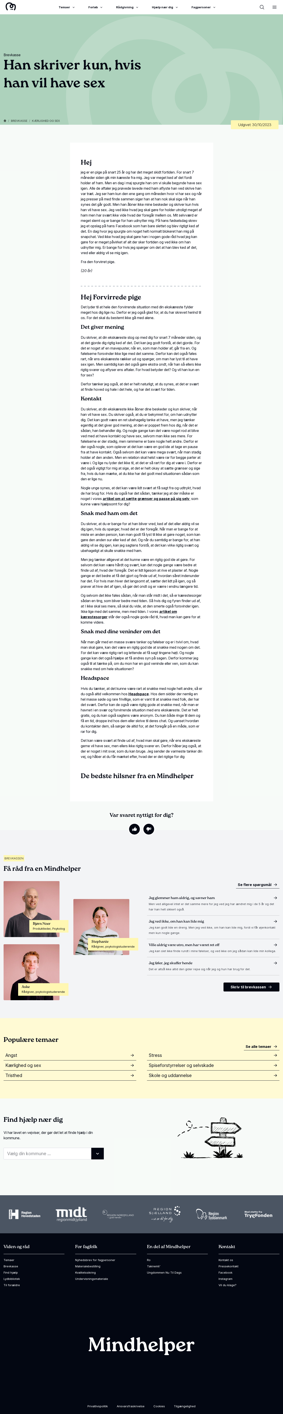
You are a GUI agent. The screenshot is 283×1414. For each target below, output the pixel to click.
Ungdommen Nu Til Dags (164, 1272)
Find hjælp (11, 1272)
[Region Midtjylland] (71, 1214)
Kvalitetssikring (85, 1272)
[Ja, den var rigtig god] (134, 829)
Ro (149, 1260)
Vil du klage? (227, 1285)
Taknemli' (153, 1266)
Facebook (225, 1272)
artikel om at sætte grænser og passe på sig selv (146, 498)
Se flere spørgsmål (254, 884)
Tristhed (13, 1075)
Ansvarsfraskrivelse (131, 1406)
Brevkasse (19, 120)
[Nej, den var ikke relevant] (148, 829)
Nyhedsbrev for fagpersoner (95, 1260)
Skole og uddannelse (170, 1075)
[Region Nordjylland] (118, 1214)
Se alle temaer (258, 1046)
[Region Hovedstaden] (24, 1214)
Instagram (225, 1279)
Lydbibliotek (12, 1279)
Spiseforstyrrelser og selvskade (181, 1065)
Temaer (9, 1260)
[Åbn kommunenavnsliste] (97, 1153)
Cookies (159, 1406)
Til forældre (12, 1285)
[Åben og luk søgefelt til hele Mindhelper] (262, 7)
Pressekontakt (228, 1266)
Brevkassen (13, 858)
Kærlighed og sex (46, 120)
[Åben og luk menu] (274, 7)
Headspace (138, 694)
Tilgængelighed (185, 1406)
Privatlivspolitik (97, 1406)
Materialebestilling (87, 1266)
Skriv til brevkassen (248, 987)
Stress (155, 1055)
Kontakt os (226, 1260)
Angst (11, 1055)
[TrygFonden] (258, 1214)
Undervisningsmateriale (91, 1279)
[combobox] (54, 1153)
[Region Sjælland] (165, 1214)
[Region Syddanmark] (211, 1214)
